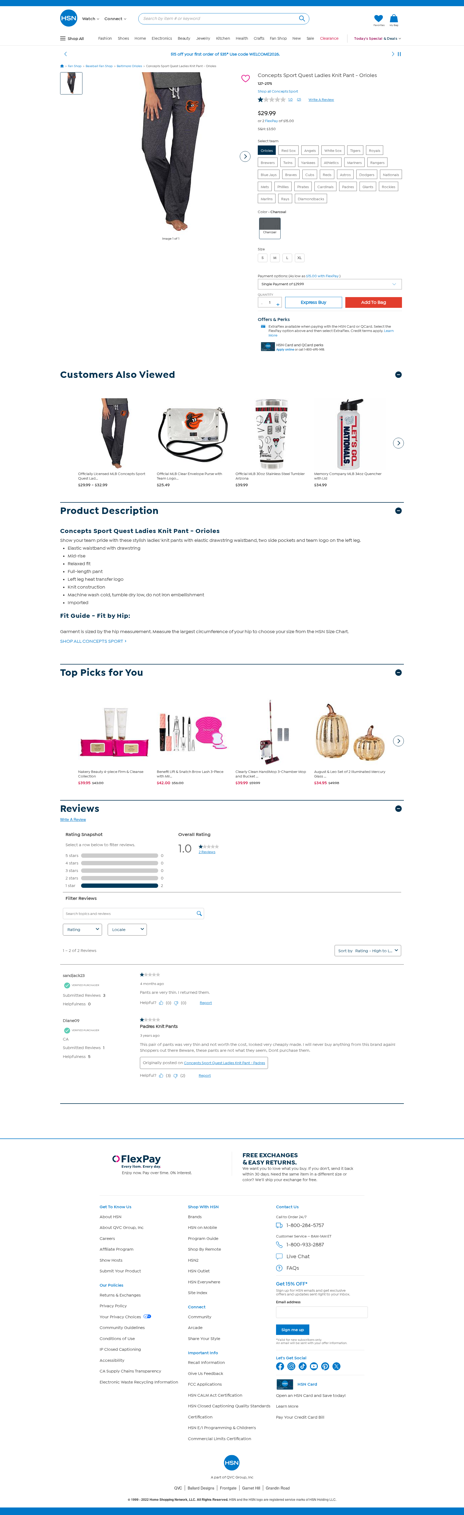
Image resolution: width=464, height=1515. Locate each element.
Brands (195, 1216)
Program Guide (203, 1238)
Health (242, 38)
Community (199, 1317)
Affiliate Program (116, 1249)
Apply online (285, 349)
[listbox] (330, 284)
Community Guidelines (122, 1327)
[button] (344, 20)
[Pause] (399, 54)
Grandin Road (278, 1488)
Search (301, 18)
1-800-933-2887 (305, 1245)
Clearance (329, 38)
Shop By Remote (204, 1249)
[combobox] (221, 18)
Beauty (184, 38)
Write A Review (321, 99)
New (296, 38)
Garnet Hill (251, 1488)
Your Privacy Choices (121, 1317)
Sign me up (292, 1329)
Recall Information (206, 1362)
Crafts (259, 38)
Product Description (109, 511)
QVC (178, 1488)
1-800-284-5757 (305, 1225)
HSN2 (193, 1260)
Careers (107, 1238)
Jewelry (203, 38)
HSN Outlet (199, 1271)
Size (261, 249)
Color (262, 212)
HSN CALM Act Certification (215, 1395)
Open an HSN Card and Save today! (311, 1395)
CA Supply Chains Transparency (130, 1371)
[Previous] (65, 54)
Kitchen (223, 38)
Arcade (195, 1327)
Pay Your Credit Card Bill (300, 1417)
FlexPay (271, 121)
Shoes (123, 38)
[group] (268, 112)
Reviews (80, 809)
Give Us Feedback (205, 1373)
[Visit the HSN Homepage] (69, 25)
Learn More (287, 1406)
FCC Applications (205, 1384)
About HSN (110, 1216)
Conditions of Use (117, 1338)
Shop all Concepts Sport (278, 91)
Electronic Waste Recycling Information (139, 1382)
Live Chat (298, 1256)
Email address (288, 1302)
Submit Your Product (120, 1271)
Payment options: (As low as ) (299, 276)
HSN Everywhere (204, 1282)
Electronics (162, 38)
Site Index (197, 1292)
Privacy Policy (113, 1306)
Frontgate (228, 1488)
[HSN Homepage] (62, 66)
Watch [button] (89, 18)
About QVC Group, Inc (122, 1227)
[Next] (393, 54)
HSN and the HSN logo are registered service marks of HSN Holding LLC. (232, 1499)
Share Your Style (204, 1338)
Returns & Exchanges (120, 1295)
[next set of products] (398, 443)
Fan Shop (278, 38)
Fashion (105, 38)
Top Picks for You (101, 673)
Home (140, 38)
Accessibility (112, 1360)
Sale (310, 38)
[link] (394, 20)
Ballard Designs (201, 1488)
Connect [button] (114, 18)
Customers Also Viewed (117, 375)
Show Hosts (111, 1260)
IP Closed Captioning (120, 1349)
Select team (268, 141)
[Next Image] (245, 156)
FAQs (293, 1268)
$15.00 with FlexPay (322, 276)
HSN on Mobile (202, 1227)
